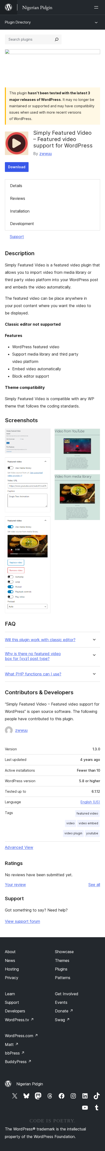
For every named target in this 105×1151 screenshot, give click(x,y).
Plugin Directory (18, 22)
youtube (92, 833)
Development (22, 223)
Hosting (12, 969)
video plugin (73, 833)
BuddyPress (18, 1061)
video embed (88, 823)
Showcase (64, 951)
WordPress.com (21, 1035)
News (10, 960)
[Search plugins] (57, 39)
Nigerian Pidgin (29, 1083)
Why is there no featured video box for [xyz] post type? (33, 656)
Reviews (17, 198)
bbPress (15, 1053)
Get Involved (66, 993)
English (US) (90, 802)
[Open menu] (97, 7)
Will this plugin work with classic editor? (40, 639)
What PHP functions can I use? (33, 674)
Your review (15, 884)
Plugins (61, 969)
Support (17, 236)
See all (94, 884)
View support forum (22, 921)
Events (61, 1002)
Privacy (11, 977)
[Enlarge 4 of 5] (93, 435)
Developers (15, 1010)
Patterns (62, 977)
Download (16, 167)
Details (16, 185)
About (10, 951)
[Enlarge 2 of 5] (44, 463)
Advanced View (19, 847)
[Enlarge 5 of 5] (93, 480)
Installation (20, 211)
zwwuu (45, 153)
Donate (64, 1010)
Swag (62, 1019)
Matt (12, 1044)
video (70, 823)
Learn (10, 993)
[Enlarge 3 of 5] (44, 522)
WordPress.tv (19, 1019)
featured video (87, 813)
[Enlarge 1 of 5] (44, 435)
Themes (62, 960)
